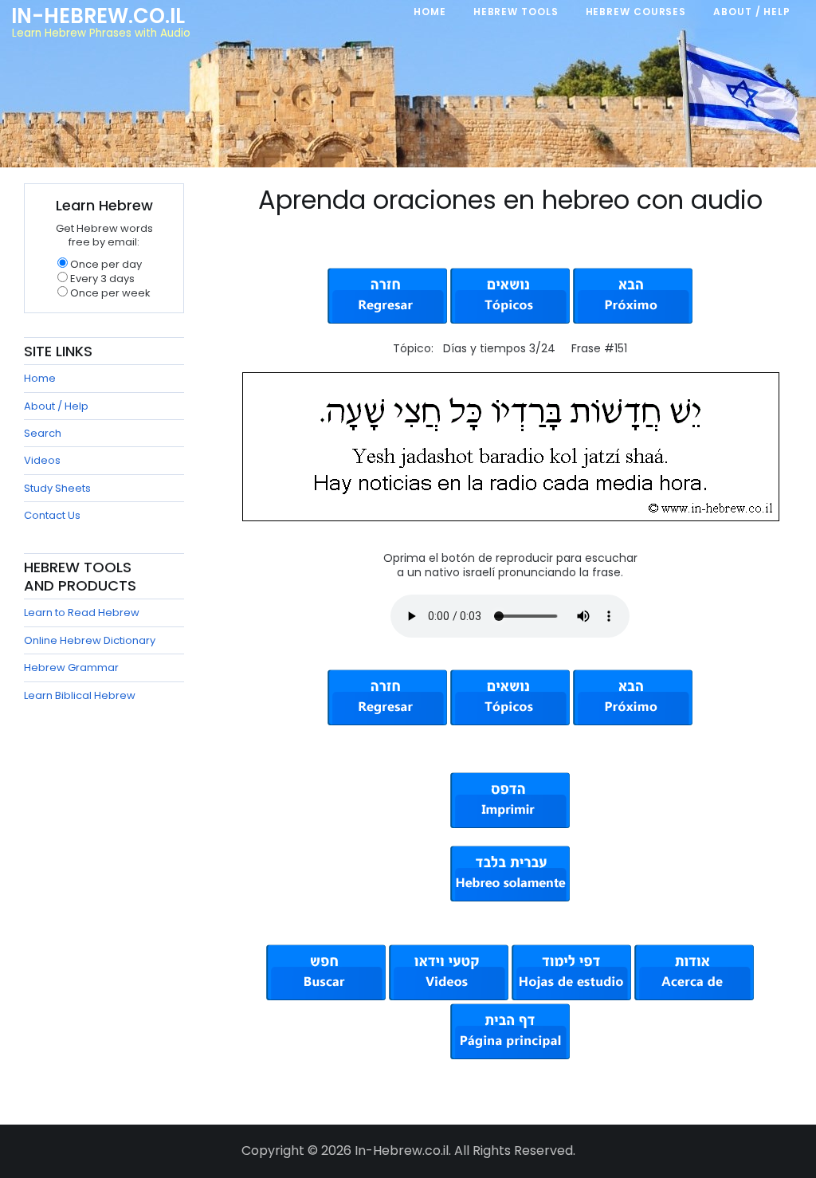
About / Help (56, 406)
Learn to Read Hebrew (81, 612)
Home (40, 378)
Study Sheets (57, 488)
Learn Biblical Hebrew (79, 695)
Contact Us (52, 515)
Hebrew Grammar (71, 667)
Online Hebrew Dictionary (89, 640)
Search (42, 433)
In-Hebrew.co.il (98, 16)
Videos (42, 460)
